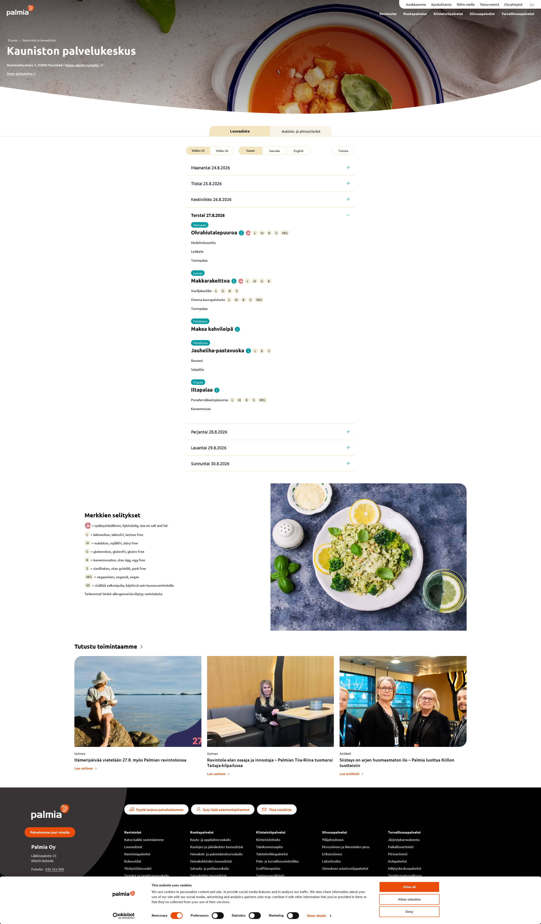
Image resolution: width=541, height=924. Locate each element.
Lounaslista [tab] (240, 131)
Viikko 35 (198, 151)
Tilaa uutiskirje (280, 809)
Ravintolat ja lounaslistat (39, 40)
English (298, 151)
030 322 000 (54, 869)
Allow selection (409, 899)
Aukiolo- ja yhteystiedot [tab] (301, 131)
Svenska (274, 151)
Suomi (250, 151)
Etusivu (13, 40)
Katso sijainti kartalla (82, 65)
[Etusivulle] (20, 11)
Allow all (409, 887)
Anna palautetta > (21, 73)
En (532, 4)
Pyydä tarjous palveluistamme (159, 809)
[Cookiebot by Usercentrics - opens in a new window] (123, 916)
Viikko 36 (222, 151)
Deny (409, 911)
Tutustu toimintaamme (105, 646)
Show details (316, 915)
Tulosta (343, 151)
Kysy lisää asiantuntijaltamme (226, 809)
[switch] (218, 915)
